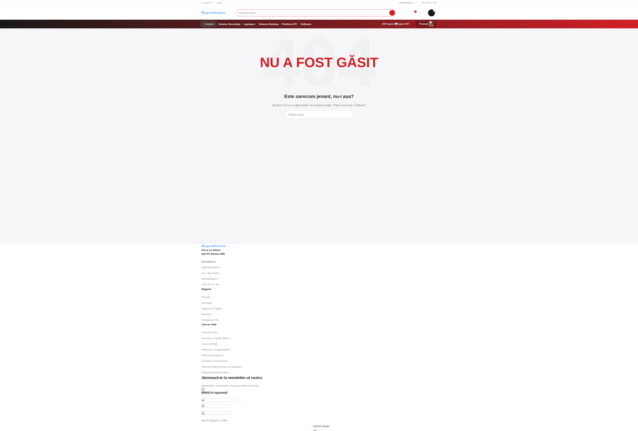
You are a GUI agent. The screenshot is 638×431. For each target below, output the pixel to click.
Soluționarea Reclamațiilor (215, 372)
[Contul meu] (407, 13)
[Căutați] (392, 13)
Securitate (206, 303)
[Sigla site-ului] (213, 12)
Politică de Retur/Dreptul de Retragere (221, 366)
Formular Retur (209, 332)
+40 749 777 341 (210, 284)
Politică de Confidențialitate (215, 349)
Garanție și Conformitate (214, 361)
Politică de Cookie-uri (212, 355)
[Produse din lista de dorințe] (422, 13)
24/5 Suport (388, 24)
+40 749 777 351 (429, 3)
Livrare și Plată (209, 344)
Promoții (423, 24)
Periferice (206, 314)
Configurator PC (210, 320)
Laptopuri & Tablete (211, 308)
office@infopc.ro (406, 3)
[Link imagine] (213, 245)
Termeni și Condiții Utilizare (215, 338)
